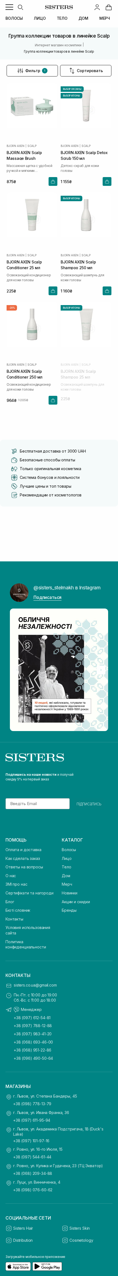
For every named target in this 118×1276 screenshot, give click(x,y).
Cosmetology (81, 1240)
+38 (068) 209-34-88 (32, 1173)
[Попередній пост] (17, 670)
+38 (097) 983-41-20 (33, 1033)
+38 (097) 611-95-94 (31, 1120)
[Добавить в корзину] (53, 181)
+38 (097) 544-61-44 (32, 1157)
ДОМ (83, 18)
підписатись (89, 803)
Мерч (67, 884)
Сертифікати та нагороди (29, 893)
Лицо (66, 858)
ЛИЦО (40, 18)
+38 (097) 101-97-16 (31, 1140)
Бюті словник (17, 910)
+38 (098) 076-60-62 (32, 1189)
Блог (9, 901)
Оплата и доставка (23, 849)
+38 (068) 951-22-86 (32, 1050)
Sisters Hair (23, 1228)
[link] (109, 7)
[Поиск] (20, 7)
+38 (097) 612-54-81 (32, 1017)
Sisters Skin (79, 1228)
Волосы (69, 849)
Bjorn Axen (15, 145)
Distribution (23, 1240)
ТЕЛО (62, 18)
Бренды (69, 910)
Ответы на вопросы (24, 867)
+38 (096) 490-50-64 (33, 1058)
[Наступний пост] (101, 670)
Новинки (69, 893)
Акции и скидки (76, 901)
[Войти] (97, 7)
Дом (66, 875)
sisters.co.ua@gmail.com (35, 985)
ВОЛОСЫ (14, 18)
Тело (66, 867)
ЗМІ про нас (16, 884)
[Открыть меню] (9, 7)
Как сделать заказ (22, 858)
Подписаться (47, 597)
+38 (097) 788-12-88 (33, 1025)
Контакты (14, 919)
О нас (10, 875)
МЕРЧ (104, 18)
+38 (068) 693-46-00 (33, 1042)
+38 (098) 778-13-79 (32, 1103)
